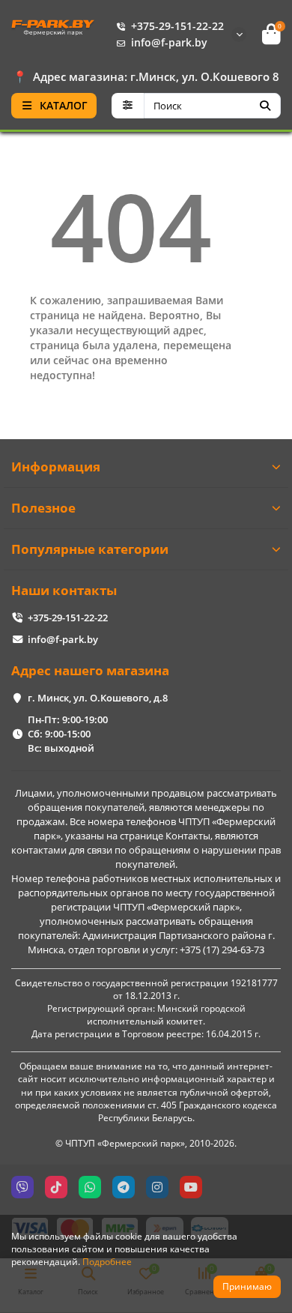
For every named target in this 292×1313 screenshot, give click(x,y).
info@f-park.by (169, 42)
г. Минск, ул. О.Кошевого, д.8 (98, 697)
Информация (55, 466)
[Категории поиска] (128, 105)
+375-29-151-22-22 (177, 26)
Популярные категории (89, 549)
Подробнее (107, 1261)
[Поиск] (265, 106)
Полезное (43, 507)
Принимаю (247, 1286)
